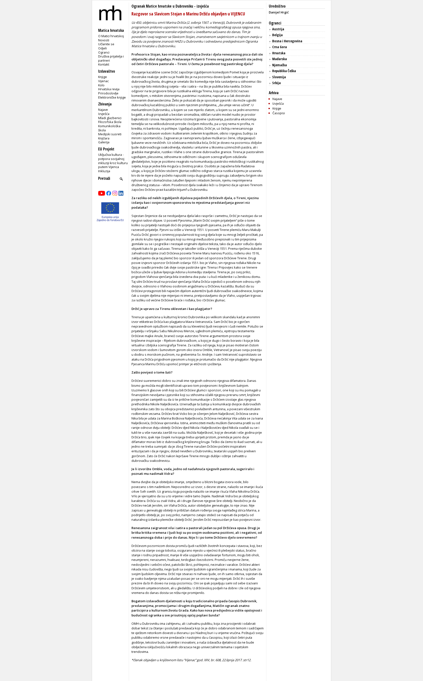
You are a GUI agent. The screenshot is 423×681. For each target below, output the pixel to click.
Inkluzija (104, 171)
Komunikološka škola (109, 128)
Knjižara (103, 138)
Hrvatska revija (108, 89)
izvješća (203, 6)
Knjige (102, 77)
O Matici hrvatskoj (111, 36)
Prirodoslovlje (108, 93)
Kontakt (103, 64)
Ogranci (103, 52)
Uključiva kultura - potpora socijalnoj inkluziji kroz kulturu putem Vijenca (113, 160)
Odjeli (102, 48)
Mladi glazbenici (109, 118)
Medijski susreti (109, 134)
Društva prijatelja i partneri (111, 58)
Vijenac (103, 81)
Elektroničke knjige (112, 97)
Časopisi (278, 113)
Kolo (101, 85)
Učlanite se (106, 44)
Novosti (103, 40)
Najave (103, 109)
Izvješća (103, 114)
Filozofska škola (109, 122)
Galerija (103, 142)
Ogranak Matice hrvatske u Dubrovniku (162, 6)
